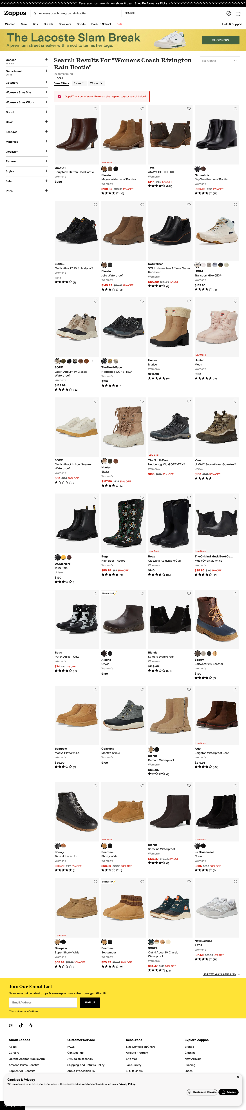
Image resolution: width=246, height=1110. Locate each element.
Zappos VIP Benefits (22, 1071)
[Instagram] (11, 1025)
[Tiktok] (21, 1025)
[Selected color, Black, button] (58, 557)
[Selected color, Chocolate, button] (104, 653)
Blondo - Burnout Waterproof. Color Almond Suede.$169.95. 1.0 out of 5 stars (170, 731)
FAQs (71, 1046)
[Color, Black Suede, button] (157, 749)
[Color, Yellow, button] (63, 557)
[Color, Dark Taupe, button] (110, 169)
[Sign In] (228, 13)
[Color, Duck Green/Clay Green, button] (116, 361)
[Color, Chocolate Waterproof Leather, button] (203, 169)
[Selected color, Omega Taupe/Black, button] (58, 361)
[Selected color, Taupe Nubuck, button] (104, 265)
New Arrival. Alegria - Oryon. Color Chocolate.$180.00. (123, 635)
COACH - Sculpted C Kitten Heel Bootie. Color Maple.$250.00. (77, 150)
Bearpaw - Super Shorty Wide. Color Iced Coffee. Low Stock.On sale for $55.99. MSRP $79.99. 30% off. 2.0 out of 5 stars (77, 925)
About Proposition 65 (81, 1071)
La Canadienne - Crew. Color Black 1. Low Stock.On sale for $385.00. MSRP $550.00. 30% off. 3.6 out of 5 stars (217, 827)
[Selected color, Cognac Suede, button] (104, 169)
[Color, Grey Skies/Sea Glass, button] (215, 265)
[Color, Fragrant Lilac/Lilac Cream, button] (203, 265)
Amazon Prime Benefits (24, 1065)
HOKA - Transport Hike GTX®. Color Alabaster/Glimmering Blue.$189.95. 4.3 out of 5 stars (217, 246)
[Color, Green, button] (215, 653)
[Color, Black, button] (116, 169)
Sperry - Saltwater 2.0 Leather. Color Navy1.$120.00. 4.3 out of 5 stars (217, 635)
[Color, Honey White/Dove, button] (168, 942)
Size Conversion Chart (140, 1046)
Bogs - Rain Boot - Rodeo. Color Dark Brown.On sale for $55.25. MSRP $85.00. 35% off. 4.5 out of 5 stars (123, 539)
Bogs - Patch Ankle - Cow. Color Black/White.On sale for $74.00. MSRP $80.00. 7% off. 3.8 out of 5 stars (77, 635)
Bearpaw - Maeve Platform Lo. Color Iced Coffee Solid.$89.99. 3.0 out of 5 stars (77, 731)
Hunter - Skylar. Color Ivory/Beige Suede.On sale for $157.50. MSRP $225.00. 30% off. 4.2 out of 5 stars (123, 442)
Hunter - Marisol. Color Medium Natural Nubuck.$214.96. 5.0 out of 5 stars (170, 344)
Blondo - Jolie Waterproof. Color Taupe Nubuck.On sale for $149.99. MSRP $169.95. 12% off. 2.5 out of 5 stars (123, 246)
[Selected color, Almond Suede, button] (151, 749)
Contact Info (75, 1052)
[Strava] (31, 1025)
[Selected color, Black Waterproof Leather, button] (197, 169)
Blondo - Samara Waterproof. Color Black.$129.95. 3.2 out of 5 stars (170, 635)
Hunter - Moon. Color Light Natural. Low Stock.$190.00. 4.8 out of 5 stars (217, 344)
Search (130, 13)
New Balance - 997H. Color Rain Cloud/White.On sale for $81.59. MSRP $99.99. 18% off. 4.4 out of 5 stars (217, 925)
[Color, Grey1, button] (203, 653)
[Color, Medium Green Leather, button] (110, 461)
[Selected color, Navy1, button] (197, 653)
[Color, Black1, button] (209, 653)
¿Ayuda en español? (80, 1059)
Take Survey (133, 1065)
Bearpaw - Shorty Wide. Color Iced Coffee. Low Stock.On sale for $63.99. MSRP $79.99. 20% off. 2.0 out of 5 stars (123, 827)
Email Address (21, 1002)
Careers (14, 1052)
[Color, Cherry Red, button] (69, 557)
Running (190, 1065)
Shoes (77, 83)
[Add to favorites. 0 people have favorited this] (96, 108)
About (13, 1046)
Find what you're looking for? (219, 973)
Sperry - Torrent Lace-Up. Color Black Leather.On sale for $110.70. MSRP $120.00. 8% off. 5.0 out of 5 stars (77, 827)
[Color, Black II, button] (110, 846)
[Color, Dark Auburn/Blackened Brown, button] (81, 361)
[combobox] (76, 13)
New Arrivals (193, 1059)
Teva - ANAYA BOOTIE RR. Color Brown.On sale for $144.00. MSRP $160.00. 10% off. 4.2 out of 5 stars (170, 150)
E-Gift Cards (134, 1071)
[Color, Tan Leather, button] (63, 846)
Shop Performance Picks (151, 3)
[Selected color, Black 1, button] (197, 846)
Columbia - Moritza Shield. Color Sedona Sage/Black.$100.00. (123, 731)
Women (94, 83)
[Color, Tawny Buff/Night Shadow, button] (162, 942)
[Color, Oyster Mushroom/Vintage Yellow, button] (226, 265)
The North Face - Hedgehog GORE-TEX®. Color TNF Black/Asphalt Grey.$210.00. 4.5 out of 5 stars (123, 344)
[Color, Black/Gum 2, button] (69, 361)
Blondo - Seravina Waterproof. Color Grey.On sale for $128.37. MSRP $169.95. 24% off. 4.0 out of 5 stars (170, 827)
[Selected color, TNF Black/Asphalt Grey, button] (104, 361)
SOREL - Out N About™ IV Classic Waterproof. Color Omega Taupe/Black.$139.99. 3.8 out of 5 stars (77, 344)
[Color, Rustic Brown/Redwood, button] (157, 942)
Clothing (190, 1052)
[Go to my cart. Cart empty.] (238, 13)
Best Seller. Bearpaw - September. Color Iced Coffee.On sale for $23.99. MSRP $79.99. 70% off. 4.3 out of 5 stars (123, 925)
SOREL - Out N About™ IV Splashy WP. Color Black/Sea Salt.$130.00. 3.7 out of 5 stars (77, 246)
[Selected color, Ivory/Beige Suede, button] (104, 461)
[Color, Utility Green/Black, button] (63, 361)
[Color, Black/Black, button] (220, 265)
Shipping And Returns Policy (86, 1065)
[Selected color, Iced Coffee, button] (104, 846)
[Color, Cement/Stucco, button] (209, 265)
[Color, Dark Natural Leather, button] (116, 461)
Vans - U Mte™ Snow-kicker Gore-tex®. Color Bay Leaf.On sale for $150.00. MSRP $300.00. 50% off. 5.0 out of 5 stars (217, 442)
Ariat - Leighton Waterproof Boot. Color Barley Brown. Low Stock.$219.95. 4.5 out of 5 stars (217, 731)
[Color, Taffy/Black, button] (86, 361)
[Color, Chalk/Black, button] (75, 361)
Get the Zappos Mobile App (27, 1059)
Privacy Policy (126, 1084)
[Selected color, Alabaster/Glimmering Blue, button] (197, 265)
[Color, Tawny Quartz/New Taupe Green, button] (110, 361)
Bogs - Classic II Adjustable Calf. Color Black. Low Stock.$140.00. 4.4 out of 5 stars (170, 539)
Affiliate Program (137, 1052)
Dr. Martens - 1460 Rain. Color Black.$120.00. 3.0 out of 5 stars (77, 539)
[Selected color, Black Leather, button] (58, 846)
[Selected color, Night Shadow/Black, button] (151, 942)
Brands (189, 1046)
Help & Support (232, 24)
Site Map (132, 1059)
